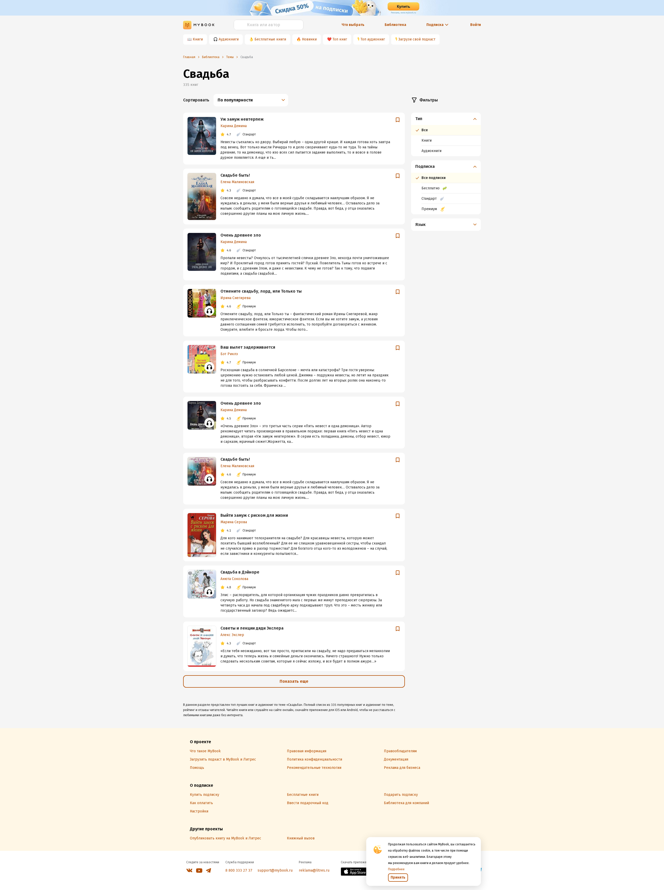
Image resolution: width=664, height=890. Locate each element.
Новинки (309, 39)
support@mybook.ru (275, 870)
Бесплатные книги (270, 39)
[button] (446, 119)
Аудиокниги (229, 39)
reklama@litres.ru (314, 870)
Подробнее (396, 869)
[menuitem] (446, 134)
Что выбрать (353, 25)
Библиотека (395, 25)
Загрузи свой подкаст (416, 39)
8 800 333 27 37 (238, 870)
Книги (198, 39)
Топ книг (340, 39)
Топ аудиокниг (373, 39)
